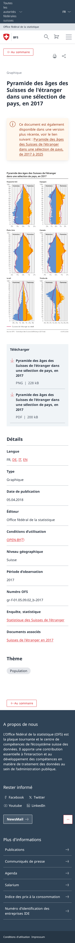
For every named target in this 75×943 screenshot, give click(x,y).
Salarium (12, 885)
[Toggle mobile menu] (68, 37)
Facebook (16, 797)
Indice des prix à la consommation (32, 896)
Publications (14, 849)
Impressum (38, 937)
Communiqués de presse (25, 861)
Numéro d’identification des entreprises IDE (27, 911)
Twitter (39, 797)
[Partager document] (63, 56)
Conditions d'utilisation (16, 937)
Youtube (15, 805)
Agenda (11, 873)
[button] (67, 819)
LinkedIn (38, 805)
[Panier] (56, 36)
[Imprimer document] (54, 56)
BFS (15, 37)
